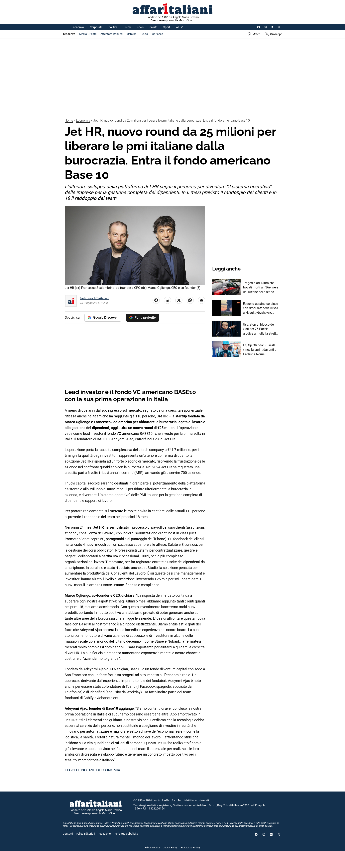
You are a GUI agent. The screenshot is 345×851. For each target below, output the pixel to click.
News (140, 27)
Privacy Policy (152, 847)
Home (69, 120)
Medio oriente (87, 34)
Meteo (256, 34)
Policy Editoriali (85, 833)
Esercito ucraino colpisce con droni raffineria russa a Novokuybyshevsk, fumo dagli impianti (260, 308)
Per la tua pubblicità (126, 833)
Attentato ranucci (111, 34)
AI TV (179, 27)
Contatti (68, 833)
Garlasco (157, 34)
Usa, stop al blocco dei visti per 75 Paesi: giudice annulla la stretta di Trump (260, 329)
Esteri (127, 27)
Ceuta (144, 34)
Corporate (96, 27)
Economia (77, 27)
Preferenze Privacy (190, 847)
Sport (166, 27)
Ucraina (132, 34)
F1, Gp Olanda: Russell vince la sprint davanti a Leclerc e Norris (260, 349)
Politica (113, 27)
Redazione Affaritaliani (94, 298)
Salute (153, 27)
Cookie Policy (170, 847)
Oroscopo (276, 34)
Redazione (104, 833)
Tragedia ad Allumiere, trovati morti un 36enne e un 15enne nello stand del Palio (260, 287)
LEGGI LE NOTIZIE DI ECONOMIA (93, 770)
